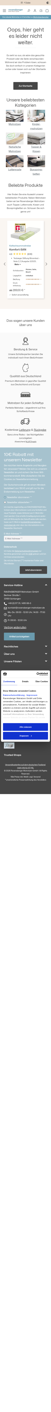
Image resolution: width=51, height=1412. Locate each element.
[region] (25, 263)
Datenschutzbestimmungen (26, 551)
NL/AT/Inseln (31, 441)
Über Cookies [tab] (41, 681)
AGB (30, 554)
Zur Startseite (25, 85)
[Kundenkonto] (35, 10)
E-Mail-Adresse (12, 533)
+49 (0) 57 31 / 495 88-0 (19, 603)
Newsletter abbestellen (19, 502)
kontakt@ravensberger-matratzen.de (26, 607)
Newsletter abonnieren (19, 497)
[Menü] (4, 10)
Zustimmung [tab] (9, 681)
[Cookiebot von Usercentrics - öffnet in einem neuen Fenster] (36, 674)
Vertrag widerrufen (15, 627)
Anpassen (24, 735)
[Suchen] (28, 10)
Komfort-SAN (20, 247)
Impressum (32, 695)
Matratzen (15, 124)
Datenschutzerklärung (14, 695)
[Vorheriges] (5, 263)
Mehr (17, 264)
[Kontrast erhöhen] (48, 3)
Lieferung (24, 430)
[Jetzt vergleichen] (41, 10)
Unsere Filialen (13, 661)
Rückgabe (40, 430)
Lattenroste (14, 169)
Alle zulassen (25, 727)
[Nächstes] (46, 263)
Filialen (27, 2)
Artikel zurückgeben (19, 636)
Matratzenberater (41, 17)
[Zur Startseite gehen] (15, 10)
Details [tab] (25, 681)
